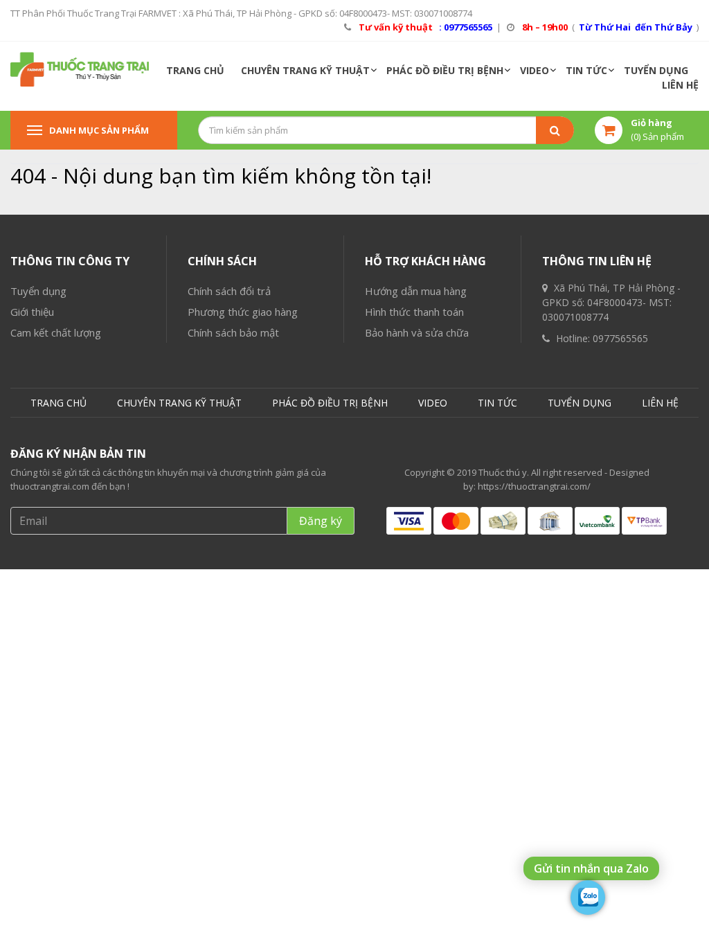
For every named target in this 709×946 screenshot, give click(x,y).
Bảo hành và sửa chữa (417, 332)
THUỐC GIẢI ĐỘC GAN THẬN (84, 471)
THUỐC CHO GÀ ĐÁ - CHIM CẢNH (94, 499)
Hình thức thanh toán (414, 312)
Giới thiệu (32, 312)
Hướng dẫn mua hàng (416, 291)
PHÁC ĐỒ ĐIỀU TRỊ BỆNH (444, 70)
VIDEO (534, 70)
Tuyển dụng (38, 291)
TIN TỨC (586, 70)
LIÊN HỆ (680, 84)
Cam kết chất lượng (55, 332)
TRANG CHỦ (195, 70)
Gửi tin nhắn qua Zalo (591, 868)
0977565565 (620, 338)
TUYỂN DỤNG (656, 70)
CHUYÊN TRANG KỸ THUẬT (305, 70)
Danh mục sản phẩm (99, 130)
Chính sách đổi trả (229, 291)
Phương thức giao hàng (243, 312)
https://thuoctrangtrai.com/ (534, 486)
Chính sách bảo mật (233, 332)
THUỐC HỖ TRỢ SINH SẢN (79, 443)
